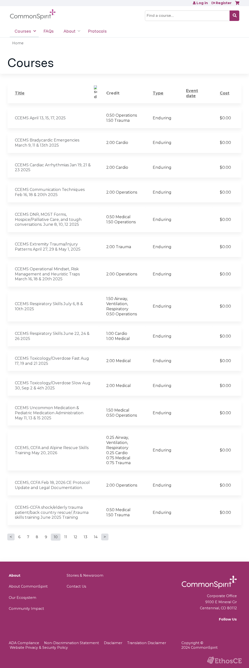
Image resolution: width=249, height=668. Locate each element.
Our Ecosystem (22, 597)
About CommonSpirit (28, 586)
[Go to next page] (104, 537)
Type (158, 93)
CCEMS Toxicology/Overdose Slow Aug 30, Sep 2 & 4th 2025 (52, 385)
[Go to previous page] (11, 537)
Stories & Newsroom (85, 575)
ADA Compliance (24, 643)
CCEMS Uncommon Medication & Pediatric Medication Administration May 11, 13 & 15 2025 (49, 412)
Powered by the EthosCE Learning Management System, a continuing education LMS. (224, 660)
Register (223, 3)
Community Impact (26, 608)
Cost (224, 93)
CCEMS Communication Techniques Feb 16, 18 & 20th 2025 (50, 192)
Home (18, 43)
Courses (23, 31)
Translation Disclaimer (146, 643)
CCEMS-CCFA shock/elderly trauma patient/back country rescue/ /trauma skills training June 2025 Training (52, 512)
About (69, 31)
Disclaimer (113, 643)
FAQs (49, 31)
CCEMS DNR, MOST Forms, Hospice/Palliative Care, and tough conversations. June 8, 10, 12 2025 (48, 219)
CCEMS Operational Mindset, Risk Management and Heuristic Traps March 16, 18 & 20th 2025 (47, 274)
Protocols (97, 31)
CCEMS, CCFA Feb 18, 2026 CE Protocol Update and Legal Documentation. (52, 485)
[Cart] (237, 4)
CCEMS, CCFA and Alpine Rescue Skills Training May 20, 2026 (52, 450)
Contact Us (76, 586)
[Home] (33, 14)
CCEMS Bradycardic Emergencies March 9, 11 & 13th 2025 (47, 143)
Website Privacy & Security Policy (39, 647)
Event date (192, 93)
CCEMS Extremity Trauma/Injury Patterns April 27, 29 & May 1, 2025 (47, 247)
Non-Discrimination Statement (71, 643)
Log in (202, 3)
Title (20, 93)
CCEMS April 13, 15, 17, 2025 (40, 118)
